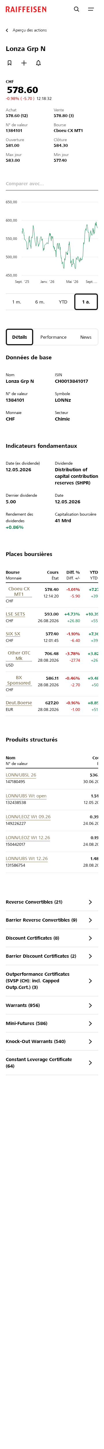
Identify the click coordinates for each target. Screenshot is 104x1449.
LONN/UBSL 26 (21, 775)
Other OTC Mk (19, 655)
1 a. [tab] (86, 302)
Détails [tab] (19, 337)
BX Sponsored (19, 680)
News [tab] (86, 337)
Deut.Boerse (19, 702)
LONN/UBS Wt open (26, 796)
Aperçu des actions (30, 30)
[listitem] (52, 902)
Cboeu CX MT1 (19, 591)
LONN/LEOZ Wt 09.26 (28, 816)
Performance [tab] (53, 337)
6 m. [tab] (40, 302)
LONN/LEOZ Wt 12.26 (28, 837)
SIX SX (13, 633)
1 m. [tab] (16, 302)
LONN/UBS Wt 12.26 (27, 858)
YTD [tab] (63, 302)
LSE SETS (15, 614)
